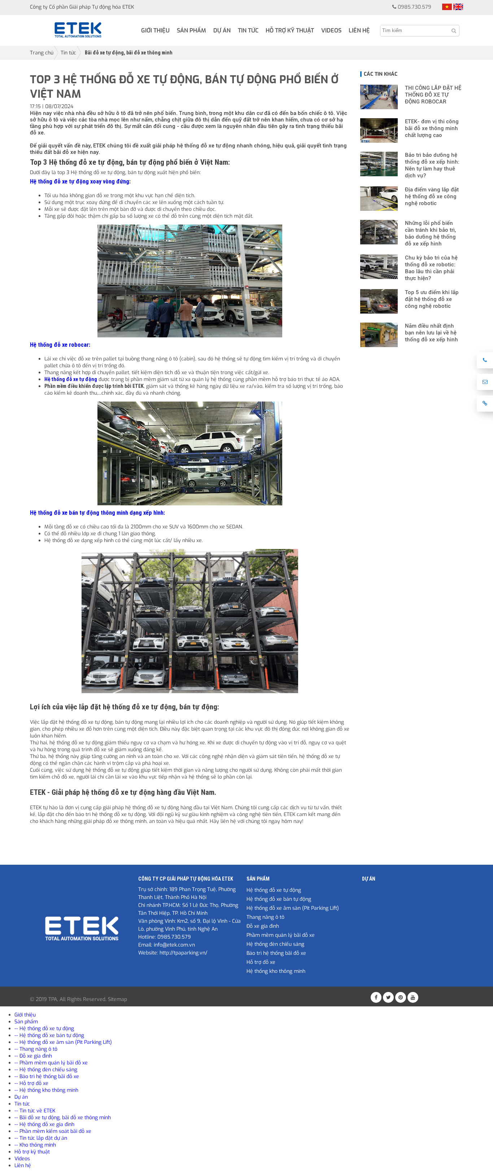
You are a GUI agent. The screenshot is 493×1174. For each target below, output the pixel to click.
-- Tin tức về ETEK (34, 1110)
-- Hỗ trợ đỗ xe (31, 1083)
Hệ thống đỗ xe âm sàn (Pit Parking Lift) (293, 908)
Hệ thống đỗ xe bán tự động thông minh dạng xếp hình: (97, 512)
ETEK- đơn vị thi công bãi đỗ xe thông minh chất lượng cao (432, 128)
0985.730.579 (414, 7)
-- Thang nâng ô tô (35, 1049)
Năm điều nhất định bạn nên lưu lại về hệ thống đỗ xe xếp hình (431, 333)
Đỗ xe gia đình (263, 926)
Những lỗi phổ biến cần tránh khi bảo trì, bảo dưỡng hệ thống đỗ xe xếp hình (430, 233)
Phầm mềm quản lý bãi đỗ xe (281, 935)
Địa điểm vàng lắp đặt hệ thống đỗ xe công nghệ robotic (432, 196)
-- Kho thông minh (35, 1145)
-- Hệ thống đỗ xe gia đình (44, 1124)
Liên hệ (359, 30)
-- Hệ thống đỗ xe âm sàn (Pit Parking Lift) (63, 1042)
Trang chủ (41, 52)
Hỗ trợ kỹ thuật (290, 30)
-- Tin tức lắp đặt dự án (40, 1138)
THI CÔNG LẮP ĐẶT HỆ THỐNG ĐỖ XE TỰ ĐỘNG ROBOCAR (433, 95)
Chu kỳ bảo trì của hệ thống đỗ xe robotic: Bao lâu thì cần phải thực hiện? (431, 268)
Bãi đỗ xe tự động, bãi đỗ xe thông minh (129, 52)
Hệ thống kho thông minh (276, 971)
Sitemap (117, 999)
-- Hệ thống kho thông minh (46, 1090)
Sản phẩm (191, 30)
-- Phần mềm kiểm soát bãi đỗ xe (52, 1131)
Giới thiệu (155, 30)
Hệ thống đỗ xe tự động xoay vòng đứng (79, 181)
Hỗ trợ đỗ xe (261, 962)
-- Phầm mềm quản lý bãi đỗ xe (51, 1062)
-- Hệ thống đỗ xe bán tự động (49, 1035)
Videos (331, 30)
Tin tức (248, 30)
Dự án (222, 30)
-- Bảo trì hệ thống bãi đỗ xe (46, 1076)
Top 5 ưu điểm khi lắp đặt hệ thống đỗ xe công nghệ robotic (432, 299)
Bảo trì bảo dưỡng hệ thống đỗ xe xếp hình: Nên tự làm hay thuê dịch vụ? (432, 165)
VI (447, 7)
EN (458, 7)
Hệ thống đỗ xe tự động (274, 890)
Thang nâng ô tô (265, 917)
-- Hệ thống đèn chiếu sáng (45, 1069)
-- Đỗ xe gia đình (33, 1056)
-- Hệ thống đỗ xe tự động (44, 1028)
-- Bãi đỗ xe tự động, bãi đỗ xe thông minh (62, 1117)
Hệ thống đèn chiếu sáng (275, 944)
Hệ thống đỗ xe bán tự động (279, 899)
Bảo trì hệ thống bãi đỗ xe (276, 953)
